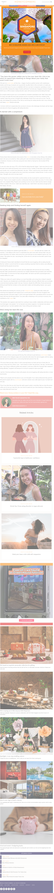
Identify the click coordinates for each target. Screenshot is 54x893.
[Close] (52, 8)
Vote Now (27, 52)
